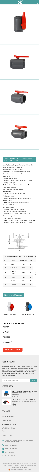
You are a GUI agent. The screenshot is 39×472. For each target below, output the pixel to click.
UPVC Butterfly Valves (9, 424)
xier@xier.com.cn (9, 452)
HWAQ (26, 467)
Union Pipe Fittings (8, 416)
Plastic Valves (6, 420)
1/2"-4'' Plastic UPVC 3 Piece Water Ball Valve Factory (16, 370)
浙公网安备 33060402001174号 (20, 469)
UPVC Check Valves (8, 428)
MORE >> (15, 396)
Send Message (11, 349)
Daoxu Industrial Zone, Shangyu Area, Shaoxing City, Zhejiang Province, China (19, 441)
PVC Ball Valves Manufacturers (26, 465)
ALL (3, 431)
